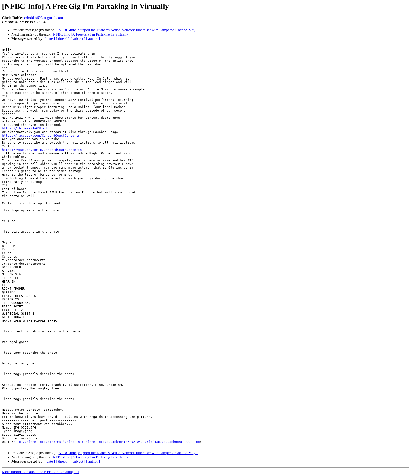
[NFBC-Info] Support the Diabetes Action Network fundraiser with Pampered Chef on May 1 (127, 30)
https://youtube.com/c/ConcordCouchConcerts (42, 149)
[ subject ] (77, 39)
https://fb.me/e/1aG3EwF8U (25, 128)
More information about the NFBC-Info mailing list (40, 472)
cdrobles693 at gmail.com (43, 18)
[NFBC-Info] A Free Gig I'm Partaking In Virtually (90, 34)
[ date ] (49, 39)
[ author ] (93, 39)
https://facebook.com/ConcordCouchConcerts (41, 135)
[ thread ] (62, 39)
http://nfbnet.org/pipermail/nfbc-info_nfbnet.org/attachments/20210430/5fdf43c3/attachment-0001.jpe (106, 441)
